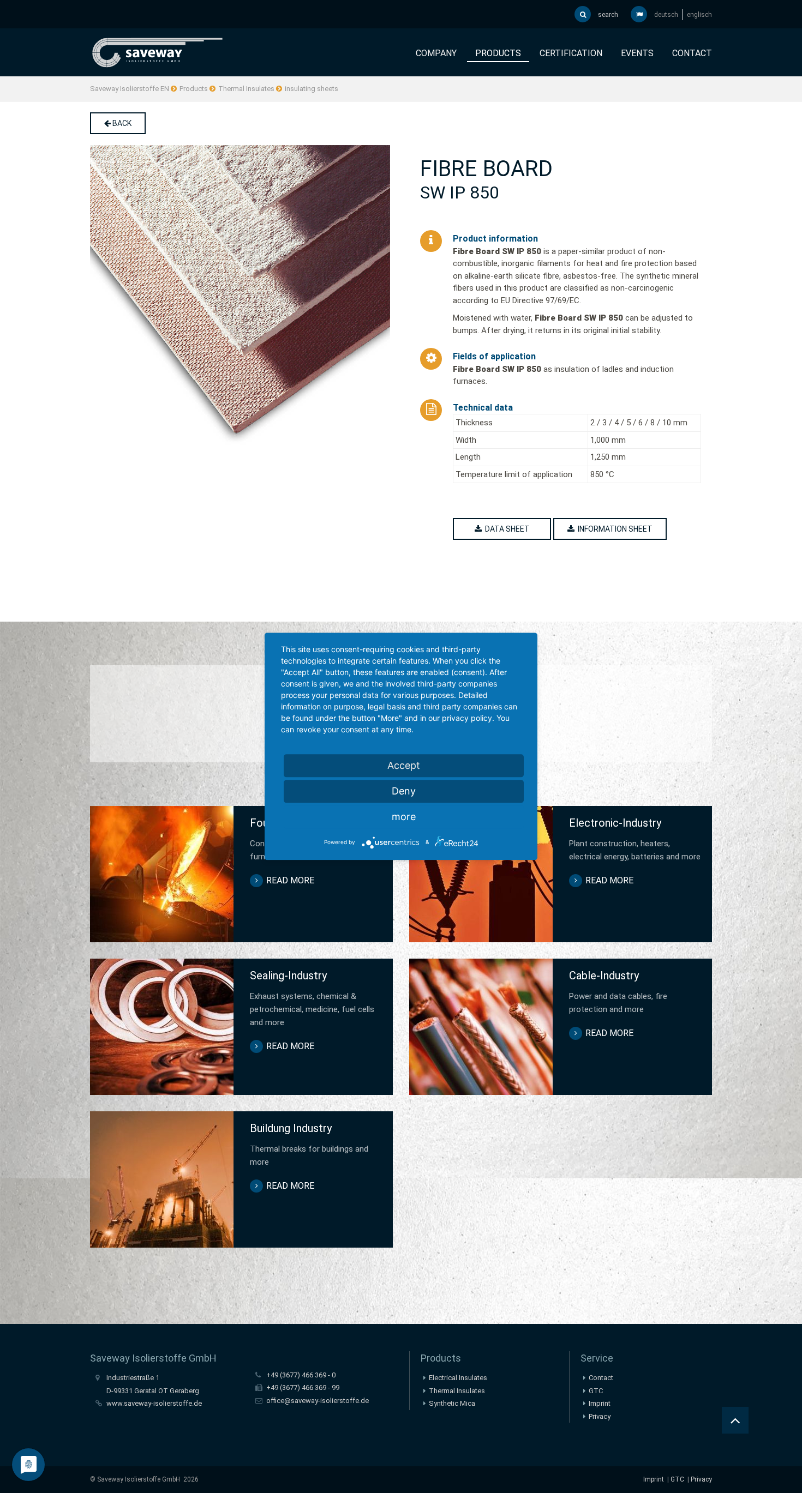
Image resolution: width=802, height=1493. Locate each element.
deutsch (666, 15)
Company (436, 53)
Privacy (600, 1416)
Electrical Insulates (458, 1378)
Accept (403, 765)
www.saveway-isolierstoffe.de (154, 1403)
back (121, 123)
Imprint (600, 1403)
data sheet (506, 529)
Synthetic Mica (452, 1403)
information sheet (613, 529)
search (607, 15)
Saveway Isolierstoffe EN (129, 89)
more (404, 816)
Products (498, 53)
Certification (571, 53)
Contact (692, 53)
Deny (404, 791)
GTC (596, 1391)
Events (637, 53)
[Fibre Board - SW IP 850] (241, 295)
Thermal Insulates (246, 89)
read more (290, 880)
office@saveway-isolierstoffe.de (317, 1400)
